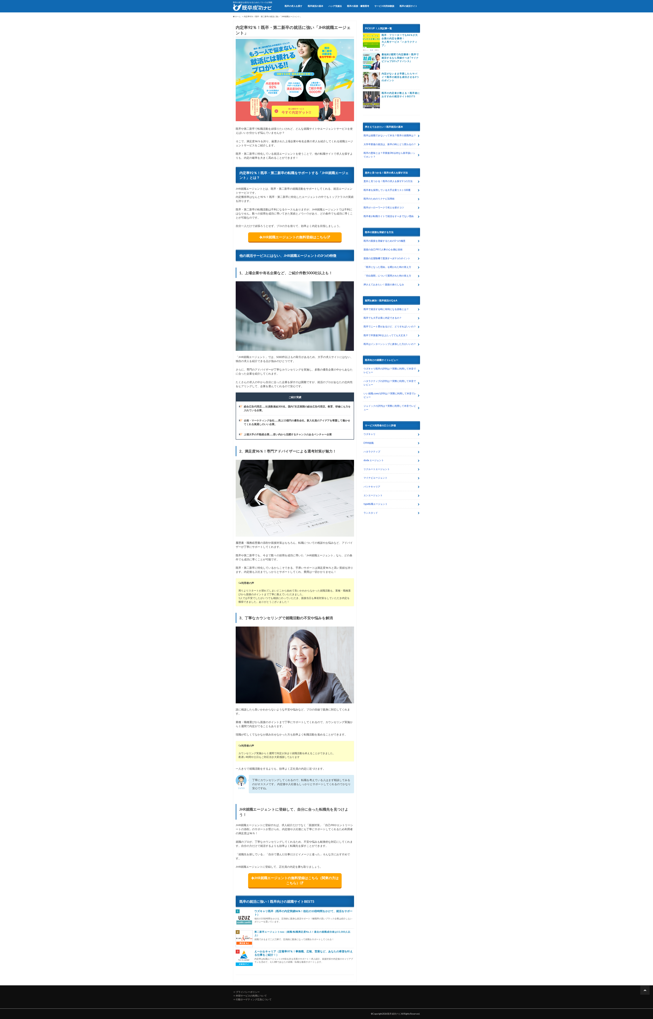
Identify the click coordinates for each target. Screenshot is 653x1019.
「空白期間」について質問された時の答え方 (387, 275)
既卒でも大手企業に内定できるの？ (383, 317)
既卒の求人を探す (293, 6)
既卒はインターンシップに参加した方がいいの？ (390, 343)
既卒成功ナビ (393, 1013)
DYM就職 (369, 442)
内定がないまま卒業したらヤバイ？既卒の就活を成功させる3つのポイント (400, 77)
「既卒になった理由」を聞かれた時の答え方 (387, 267)
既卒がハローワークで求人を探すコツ (384, 207)
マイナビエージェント (375, 477)
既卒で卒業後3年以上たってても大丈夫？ (386, 335)
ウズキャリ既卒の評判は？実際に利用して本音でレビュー (390, 370)
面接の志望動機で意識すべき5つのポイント (387, 258)
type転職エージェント (376, 503)
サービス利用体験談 (384, 6)
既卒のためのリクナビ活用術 (379, 198)
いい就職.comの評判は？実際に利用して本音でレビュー (390, 395)
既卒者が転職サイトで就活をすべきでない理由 (389, 216)
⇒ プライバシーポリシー (246, 991)
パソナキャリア (372, 486)
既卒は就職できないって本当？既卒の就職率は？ (390, 135)
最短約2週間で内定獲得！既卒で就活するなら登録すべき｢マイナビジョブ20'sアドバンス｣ (400, 58)
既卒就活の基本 (315, 6)
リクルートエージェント (377, 469)
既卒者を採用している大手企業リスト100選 (387, 190)
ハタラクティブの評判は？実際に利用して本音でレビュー (390, 383)
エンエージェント (373, 495)
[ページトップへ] (645, 990)
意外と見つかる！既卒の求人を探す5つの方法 (388, 181)
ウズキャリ (369, 434)
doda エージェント (374, 460)
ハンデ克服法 (335, 6)
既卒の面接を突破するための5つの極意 (384, 240)
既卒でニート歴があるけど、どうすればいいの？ (390, 326)
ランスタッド (371, 512)
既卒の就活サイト (408, 6)
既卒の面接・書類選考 (358, 6)
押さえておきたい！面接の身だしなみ (384, 284)
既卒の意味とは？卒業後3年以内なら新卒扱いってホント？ (389, 154)
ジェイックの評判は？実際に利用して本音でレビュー (390, 407)
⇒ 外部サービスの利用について (250, 995)
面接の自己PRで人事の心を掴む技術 (383, 249)
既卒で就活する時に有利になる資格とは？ (386, 309)
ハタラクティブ (372, 451)
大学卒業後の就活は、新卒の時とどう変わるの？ (390, 144)
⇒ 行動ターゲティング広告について (252, 999)
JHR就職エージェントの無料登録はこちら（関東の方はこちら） (296, 880)
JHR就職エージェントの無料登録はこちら (294, 237)
